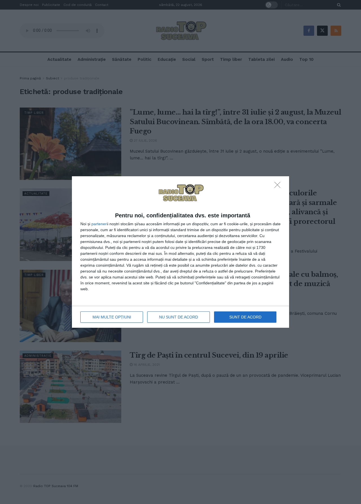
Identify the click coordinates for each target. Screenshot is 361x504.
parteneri (99, 224)
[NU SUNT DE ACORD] (278, 186)
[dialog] (180, 252)
